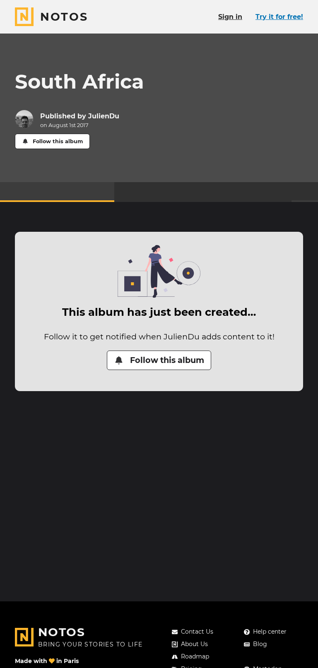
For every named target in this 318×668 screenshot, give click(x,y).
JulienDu (103, 116)
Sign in (230, 17)
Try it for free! (279, 17)
